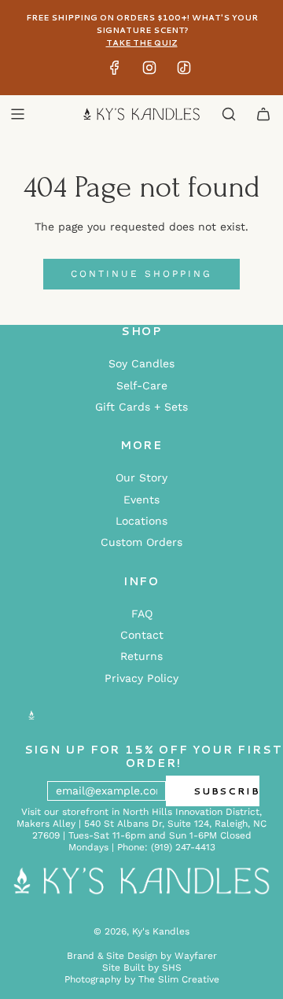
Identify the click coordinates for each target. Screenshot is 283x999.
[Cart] (263, 114)
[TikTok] (184, 71)
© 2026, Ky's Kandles (141, 931)
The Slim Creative (178, 979)
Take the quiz (142, 42)
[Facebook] (114, 71)
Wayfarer (196, 955)
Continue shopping (141, 273)
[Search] (228, 114)
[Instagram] (149, 71)
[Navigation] (17, 114)
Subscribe (226, 791)
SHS (172, 967)
